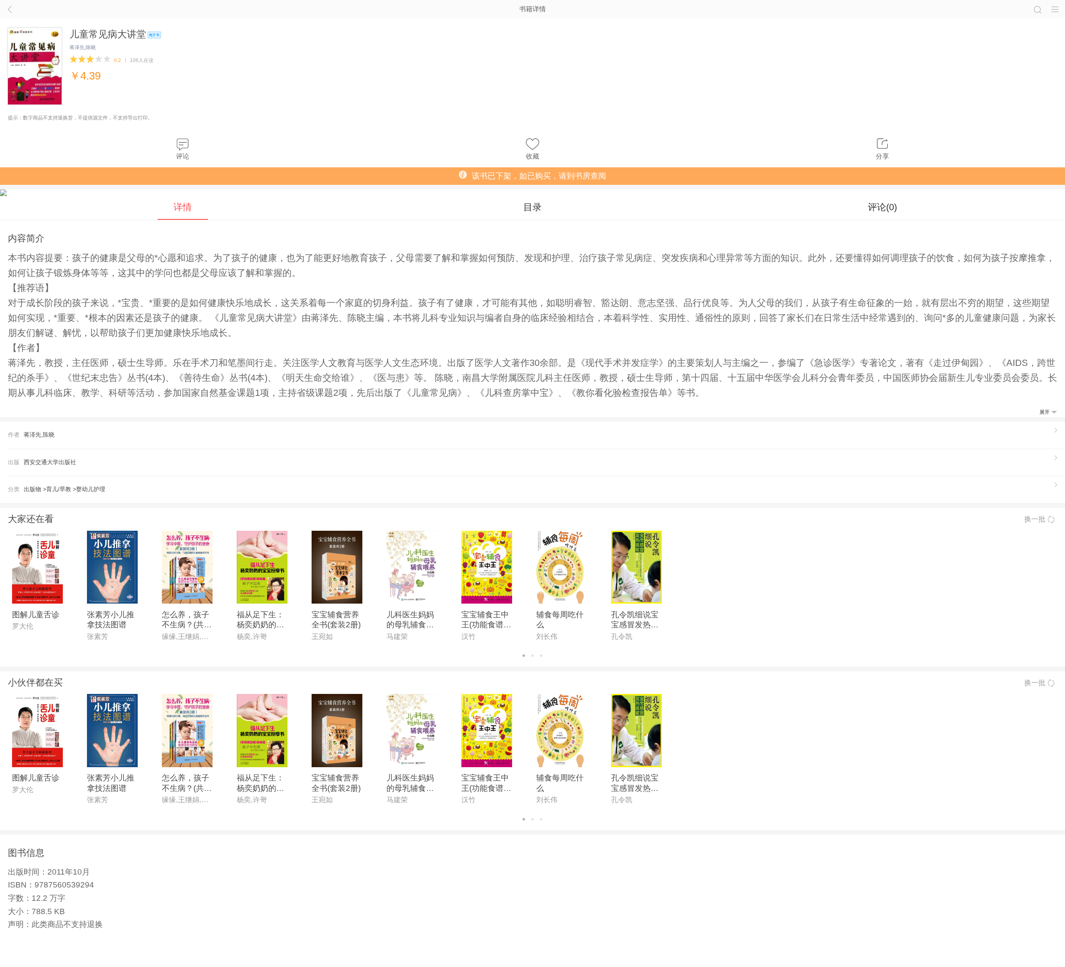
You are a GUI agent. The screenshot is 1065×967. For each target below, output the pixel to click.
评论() (882, 207)
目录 (532, 207)
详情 (182, 207)
